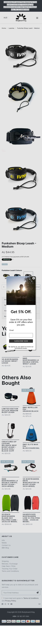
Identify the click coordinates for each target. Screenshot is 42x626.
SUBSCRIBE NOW (21, 341)
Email (11, 330)
